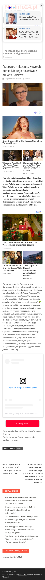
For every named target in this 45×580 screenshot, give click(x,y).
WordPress (22, 574)
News (19, 449)
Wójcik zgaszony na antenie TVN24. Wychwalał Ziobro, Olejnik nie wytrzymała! (20, 510)
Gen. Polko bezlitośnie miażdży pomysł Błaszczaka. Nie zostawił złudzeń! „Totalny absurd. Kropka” (21, 539)
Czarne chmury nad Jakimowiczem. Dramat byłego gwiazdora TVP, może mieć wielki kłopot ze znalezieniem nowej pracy (32, 473)
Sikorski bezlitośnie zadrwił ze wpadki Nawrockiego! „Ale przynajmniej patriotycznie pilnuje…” (21, 500)
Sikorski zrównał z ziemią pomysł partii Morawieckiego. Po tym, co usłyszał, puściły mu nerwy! (21, 519)
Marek (27, 79)
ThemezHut (6, 577)
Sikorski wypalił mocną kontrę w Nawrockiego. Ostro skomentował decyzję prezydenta (19, 529)
